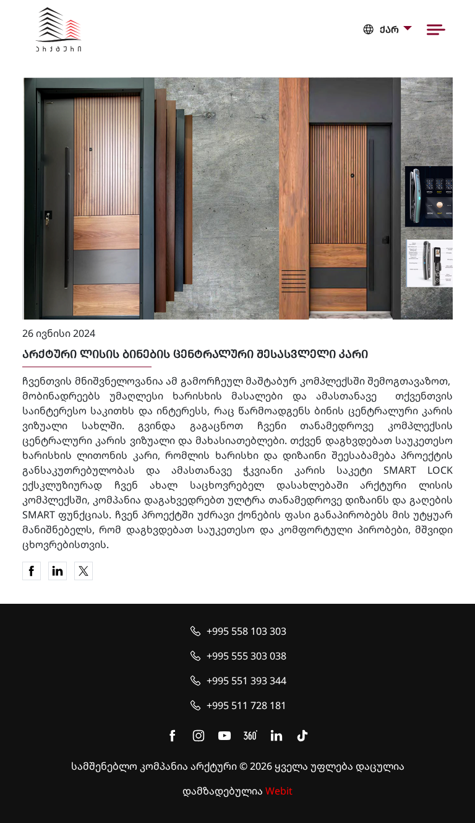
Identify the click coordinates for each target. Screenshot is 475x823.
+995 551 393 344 (246, 680)
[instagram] (199, 736)
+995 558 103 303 (246, 631)
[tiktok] (302, 736)
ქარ (389, 29)
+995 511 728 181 (246, 705)
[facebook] (173, 736)
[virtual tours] (250, 736)
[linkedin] (276, 736)
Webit (279, 791)
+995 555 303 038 (246, 656)
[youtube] (225, 736)
